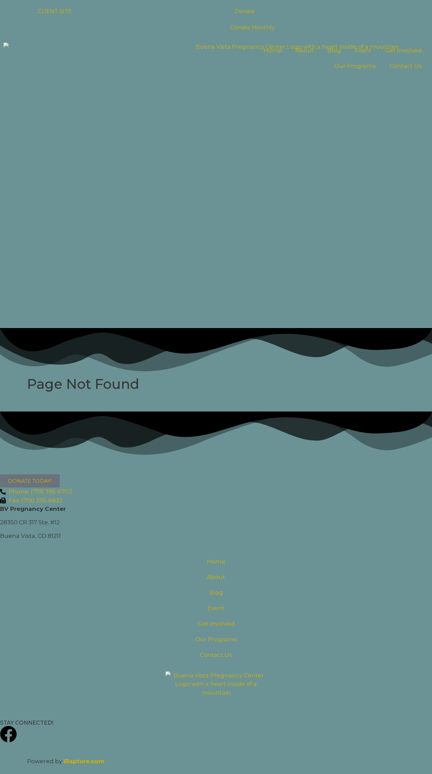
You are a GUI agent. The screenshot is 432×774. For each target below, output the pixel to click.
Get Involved (403, 50)
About (305, 50)
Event (363, 50)
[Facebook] (8, 734)
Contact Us (405, 66)
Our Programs (355, 66)
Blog (334, 50)
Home (273, 50)
